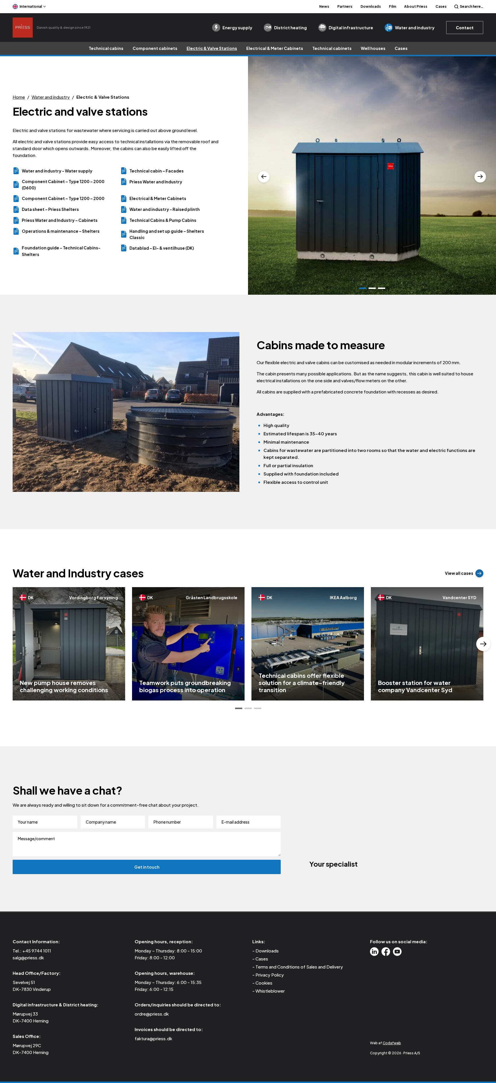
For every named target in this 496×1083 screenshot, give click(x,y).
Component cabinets (155, 48)
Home (19, 97)
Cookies (263, 982)
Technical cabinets (332, 48)
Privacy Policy (269, 974)
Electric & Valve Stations (212, 48)
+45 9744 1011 (36, 950)
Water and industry (51, 97)
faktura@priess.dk (153, 1038)
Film (392, 6)
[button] (238, 708)
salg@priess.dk (28, 957)
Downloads (371, 6)
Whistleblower (270, 990)
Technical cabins (106, 48)
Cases (441, 6)
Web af (385, 1043)
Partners (344, 6)
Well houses (373, 48)
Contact (465, 27)
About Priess (415, 6)
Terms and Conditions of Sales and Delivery (299, 966)
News (324, 6)
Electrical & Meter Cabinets (274, 48)
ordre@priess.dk (152, 1013)
